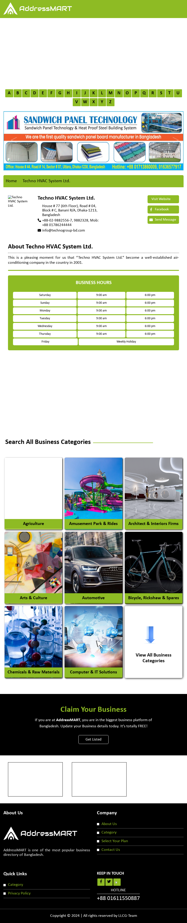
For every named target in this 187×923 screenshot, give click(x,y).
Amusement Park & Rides (93, 524)
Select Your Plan (114, 841)
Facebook (161, 209)
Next (174, 136)
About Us (109, 824)
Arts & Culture (33, 598)
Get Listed (93, 739)
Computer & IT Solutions (93, 672)
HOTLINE (118, 895)
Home (11, 181)
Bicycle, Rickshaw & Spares (153, 598)
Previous (12, 136)
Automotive (93, 598)
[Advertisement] (93, 52)
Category (109, 832)
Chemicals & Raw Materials (34, 672)
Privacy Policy (19, 893)
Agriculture (33, 524)
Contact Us (110, 850)
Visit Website (161, 199)
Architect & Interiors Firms (153, 524)
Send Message (165, 220)
